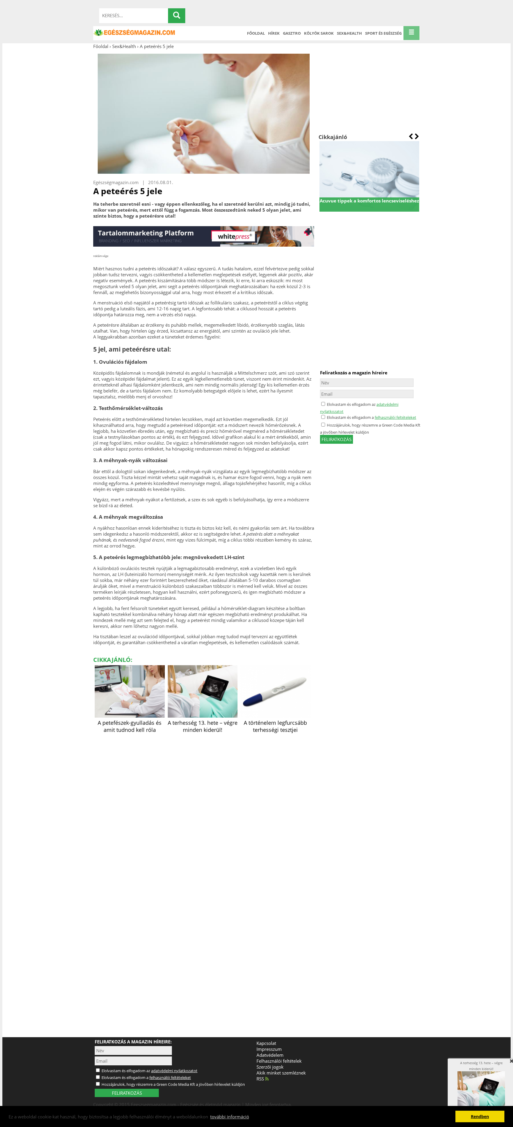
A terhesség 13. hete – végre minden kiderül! (203, 726)
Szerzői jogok (270, 1067)
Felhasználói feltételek (279, 1061)
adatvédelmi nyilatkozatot (174, 1070)
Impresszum (269, 1049)
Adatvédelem (270, 1055)
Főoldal (256, 33)
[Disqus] (203, 809)
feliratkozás (337, 439)
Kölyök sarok (319, 33)
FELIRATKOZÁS (127, 1093)
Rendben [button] (480, 1116)
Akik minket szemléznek (281, 1073)
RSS (260, 1079)
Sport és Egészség (383, 33)
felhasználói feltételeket (395, 417)
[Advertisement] (369, 91)
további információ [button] (229, 1117)
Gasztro (292, 33)
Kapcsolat (266, 1043)
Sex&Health (349, 33)
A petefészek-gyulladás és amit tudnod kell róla (130, 726)
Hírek (274, 33)
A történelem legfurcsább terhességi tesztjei (275, 726)
